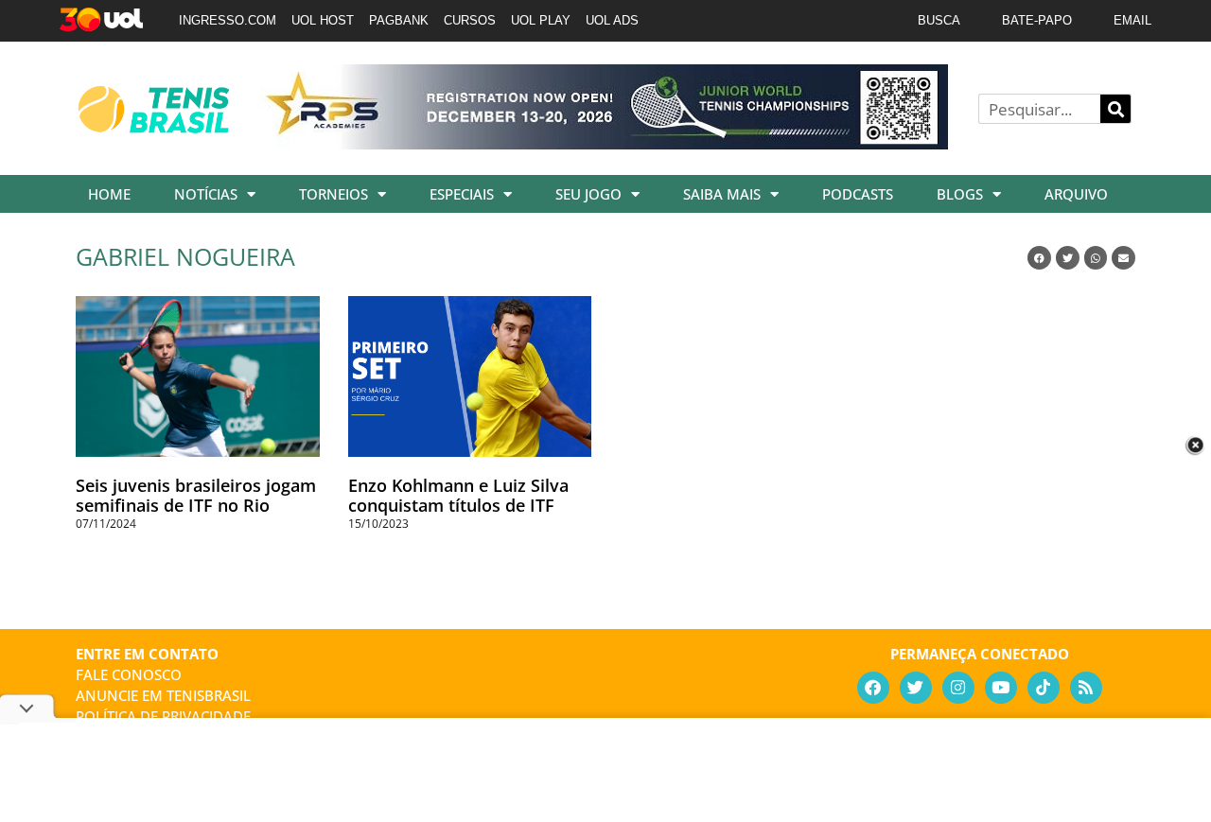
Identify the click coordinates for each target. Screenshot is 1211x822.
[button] (1039, 258)
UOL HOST (322, 20)
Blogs (960, 193)
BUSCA (939, 20)
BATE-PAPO (1037, 20)
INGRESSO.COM (227, 20)
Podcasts (857, 193)
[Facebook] (873, 688)
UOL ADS (612, 20)
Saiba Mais (722, 193)
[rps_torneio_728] (603, 142)
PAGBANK (399, 20)
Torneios (333, 193)
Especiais (462, 193)
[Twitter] (916, 688)
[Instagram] (958, 688)
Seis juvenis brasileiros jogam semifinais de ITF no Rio (196, 495)
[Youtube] (1001, 688)
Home (109, 193)
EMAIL (1132, 20)
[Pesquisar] (1115, 109)
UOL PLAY (540, 20)
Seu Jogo (588, 193)
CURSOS (470, 20)
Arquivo (1076, 193)
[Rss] (1086, 688)
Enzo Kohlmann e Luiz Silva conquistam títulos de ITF (458, 495)
